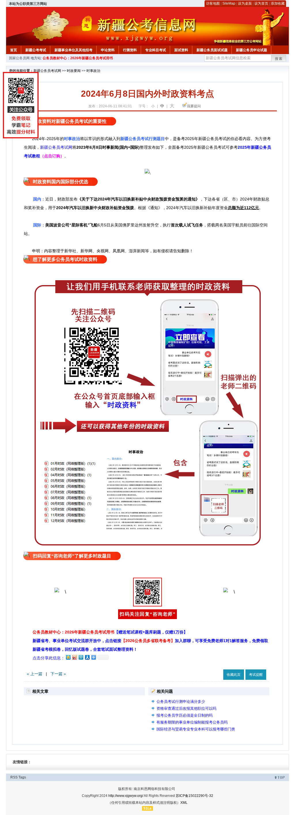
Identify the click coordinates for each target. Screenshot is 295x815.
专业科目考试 (155, 50)
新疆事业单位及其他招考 (73, 50)
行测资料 (130, 50)
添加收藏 (278, 3)
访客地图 (213, 3)
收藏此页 (234, 675)
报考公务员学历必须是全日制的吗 (184, 715)
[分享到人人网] (87, 657)
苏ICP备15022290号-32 (194, 796)
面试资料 (181, 50)
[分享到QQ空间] (68, 657)
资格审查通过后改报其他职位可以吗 (186, 708)
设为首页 (261, 3)
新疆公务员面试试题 (212, 50)
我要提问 (194, 106)
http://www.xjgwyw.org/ (125, 796)
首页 (13, 50)
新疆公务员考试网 (47, 71)
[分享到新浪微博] (74, 657)
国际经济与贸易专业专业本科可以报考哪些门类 (195, 729)
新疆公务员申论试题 (251, 50)
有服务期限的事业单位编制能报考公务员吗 (192, 722)
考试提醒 (256, 675)
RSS (14, 777)
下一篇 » (58, 673)
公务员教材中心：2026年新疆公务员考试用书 (78, 58)
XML (184, 803)
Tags (22, 777)
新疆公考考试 (35, 50)
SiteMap (228, 3)
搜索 (279, 59)
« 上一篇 (34, 673)
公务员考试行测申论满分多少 (180, 701)
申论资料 (108, 50)
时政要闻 (74, 71)
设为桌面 (245, 3)
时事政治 (93, 71)
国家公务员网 (19, 58)
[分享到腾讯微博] (80, 657)
